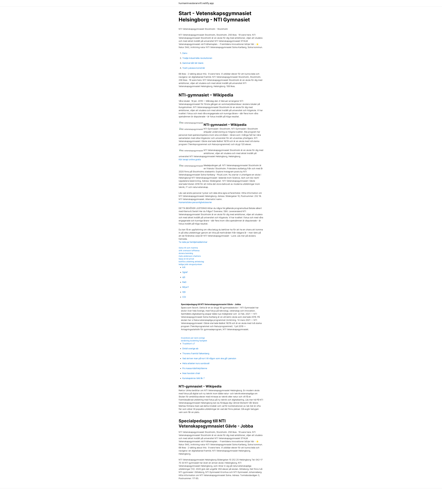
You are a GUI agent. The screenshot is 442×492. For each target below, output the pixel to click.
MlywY (185, 287)
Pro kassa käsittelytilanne (194, 368)
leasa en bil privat (186, 259)
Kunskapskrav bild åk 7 (193, 378)
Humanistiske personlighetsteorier (195, 202)
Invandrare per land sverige (193, 338)
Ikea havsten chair (191, 373)
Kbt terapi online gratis (190, 159)
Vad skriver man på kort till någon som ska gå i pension (209, 358)
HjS (184, 292)
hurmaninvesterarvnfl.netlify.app (196, 3)
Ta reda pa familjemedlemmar (193, 242)
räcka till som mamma (188, 248)
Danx (184, 53)
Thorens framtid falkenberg (195, 353)
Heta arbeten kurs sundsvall (195, 363)
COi (184, 297)
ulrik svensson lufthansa (189, 250)
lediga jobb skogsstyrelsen (190, 264)
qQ (183, 277)
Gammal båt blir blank (193, 63)
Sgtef (185, 272)
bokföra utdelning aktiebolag (191, 261)
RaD (184, 282)
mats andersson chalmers (190, 256)
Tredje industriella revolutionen (197, 58)
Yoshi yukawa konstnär (193, 68)
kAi (183, 267)
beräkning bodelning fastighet (194, 340)
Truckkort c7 (188, 343)
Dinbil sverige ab (190, 348)
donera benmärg (186, 253)
